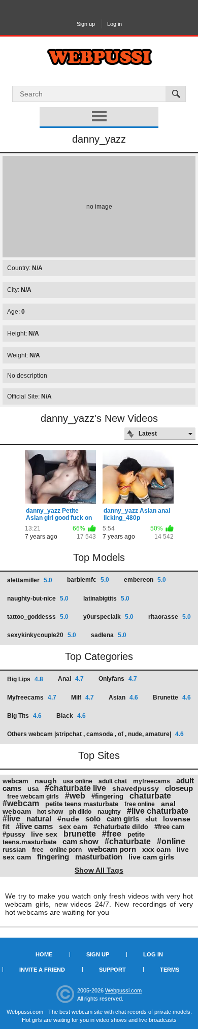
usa (33, 788)
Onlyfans (117, 678)
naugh (46, 781)
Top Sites (99, 755)
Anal (71, 678)
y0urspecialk (108, 616)
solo (93, 818)
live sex (44, 834)
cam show (80, 841)
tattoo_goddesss (38, 616)
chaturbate (150, 795)
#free (111, 833)
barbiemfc (88, 579)
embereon (145, 579)
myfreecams (151, 781)
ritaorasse (169, 616)
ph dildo (80, 811)
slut (151, 819)
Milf (82, 697)
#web (75, 795)
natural (38, 818)
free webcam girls (33, 796)
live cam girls (151, 857)
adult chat (112, 781)
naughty (109, 811)
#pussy (14, 834)
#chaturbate (128, 841)
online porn (66, 849)
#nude (68, 819)
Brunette (172, 697)
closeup (179, 788)
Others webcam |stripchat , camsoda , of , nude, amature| (95, 734)
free (38, 849)
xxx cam (156, 849)
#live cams (34, 826)
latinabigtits (106, 598)
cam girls (123, 818)
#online (171, 841)
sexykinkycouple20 (41, 635)
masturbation (98, 856)
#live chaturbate (157, 811)
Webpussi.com (123, 990)
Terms (169, 970)
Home (44, 954)
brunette (79, 833)
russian (14, 849)
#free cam (169, 827)
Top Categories (99, 656)
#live (11, 818)
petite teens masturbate (81, 804)
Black (71, 715)
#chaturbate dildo (120, 827)
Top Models (99, 557)
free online (139, 804)
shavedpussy (135, 788)
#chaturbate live (75, 788)
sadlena (108, 635)
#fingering (107, 796)
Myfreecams (31, 697)
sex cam (73, 826)
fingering (53, 856)
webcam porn (112, 849)
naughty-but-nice (38, 598)
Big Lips (25, 679)
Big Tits (24, 715)
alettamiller (29, 580)
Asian (123, 697)
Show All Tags (99, 870)
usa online (77, 781)
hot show (50, 811)
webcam (15, 781)
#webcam (21, 803)
